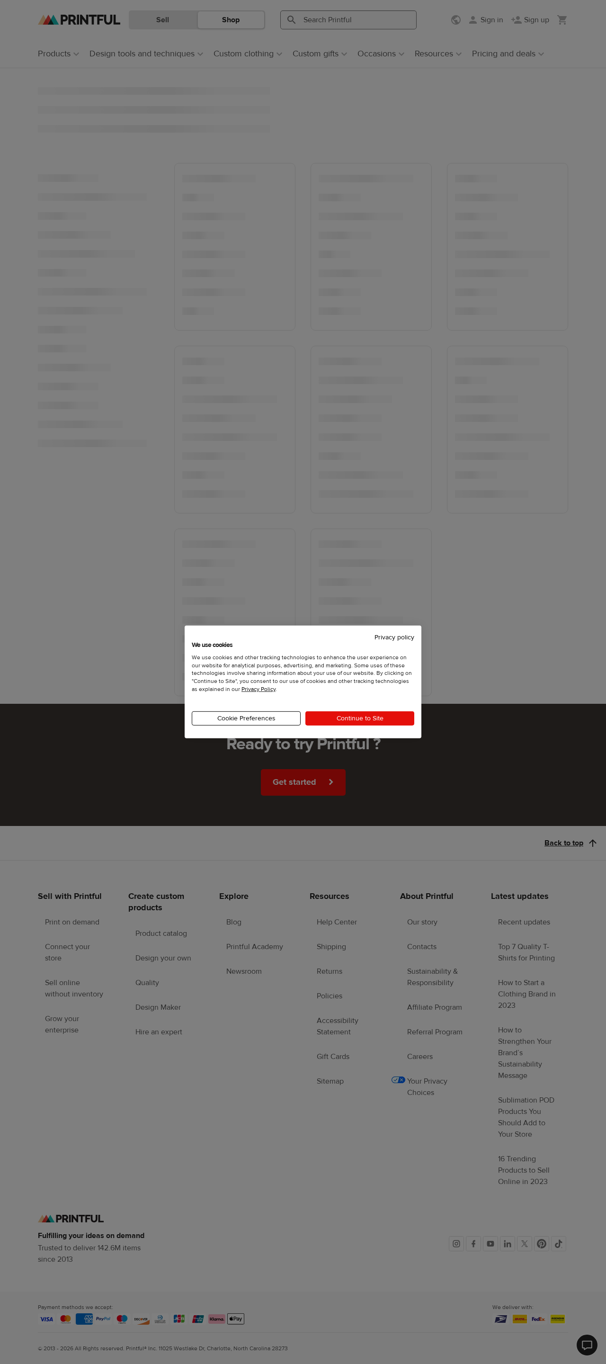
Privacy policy (394, 637)
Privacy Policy (258, 689)
